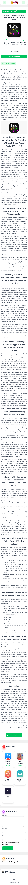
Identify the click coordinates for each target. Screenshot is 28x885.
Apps (8, 11)
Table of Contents (9, 63)
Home (4, 11)
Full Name (4, 828)
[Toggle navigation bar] (4, 2)
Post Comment (7, 848)
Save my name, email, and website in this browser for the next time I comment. (13, 842)
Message (4, 815)
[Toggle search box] (23, 2)
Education (13, 11)
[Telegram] (14, 880)
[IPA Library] (14, 2)
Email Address (6, 835)
